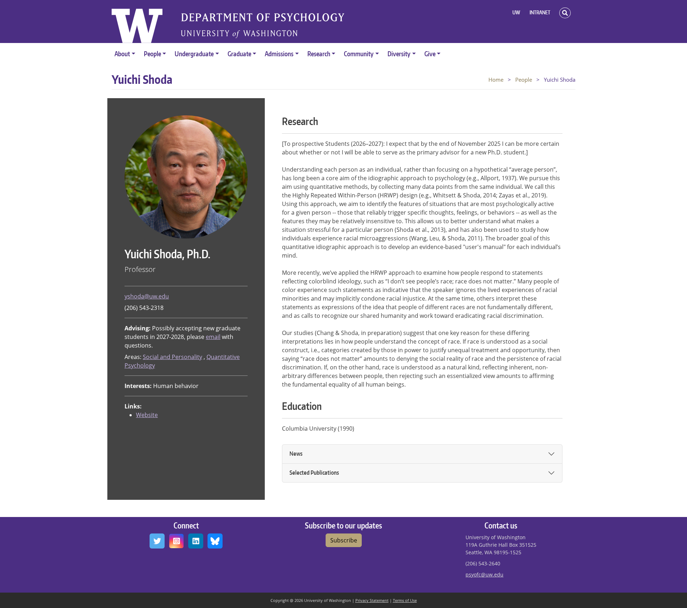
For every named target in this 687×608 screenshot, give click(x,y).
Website (147, 415)
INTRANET (540, 12)
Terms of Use (405, 600)
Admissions (279, 53)
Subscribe (343, 540)
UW (516, 12)
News (295, 453)
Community (359, 53)
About (122, 53)
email (213, 337)
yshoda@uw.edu (147, 296)
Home (495, 79)
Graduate (239, 53)
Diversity (399, 53)
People (152, 53)
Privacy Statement (372, 600)
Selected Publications (314, 472)
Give (429, 53)
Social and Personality (172, 357)
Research (318, 53)
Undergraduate (194, 53)
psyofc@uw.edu (484, 574)
